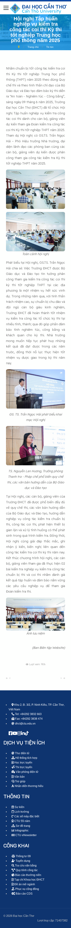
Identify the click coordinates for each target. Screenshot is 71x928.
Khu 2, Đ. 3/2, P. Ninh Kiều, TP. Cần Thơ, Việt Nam (36, 707)
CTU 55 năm (22, 821)
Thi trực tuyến (23, 767)
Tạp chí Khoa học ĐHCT (29, 879)
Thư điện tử (21, 753)
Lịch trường (21, 811)
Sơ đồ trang (22, 825)
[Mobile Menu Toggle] (6, 7)
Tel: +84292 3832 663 (28, 714)
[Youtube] (14, 733)
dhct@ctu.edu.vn (25, 723)
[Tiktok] (27, 733)
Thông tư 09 (23, 856)
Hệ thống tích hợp (26, 757)
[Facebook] (10, 733)
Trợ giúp (19, 781)
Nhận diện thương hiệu (28, 786)
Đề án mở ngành (24, 884)
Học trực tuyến (23, 762)
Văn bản (19, 776)
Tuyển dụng (22, 860)
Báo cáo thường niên (27, 875)
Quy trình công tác (26, 870)
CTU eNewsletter (26, 835)
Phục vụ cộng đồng (27, 888)
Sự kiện (19, 807)
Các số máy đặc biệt (26, 816)
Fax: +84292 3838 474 (28, 718)
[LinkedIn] (23, 733)
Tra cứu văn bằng (25, 865)
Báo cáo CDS (24, 893)
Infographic (21, 830)
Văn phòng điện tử (26, 771)
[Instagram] (19, 733)
